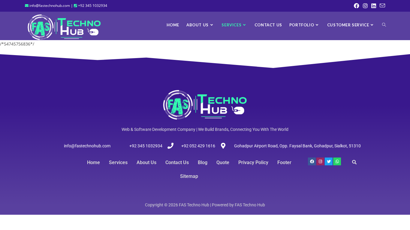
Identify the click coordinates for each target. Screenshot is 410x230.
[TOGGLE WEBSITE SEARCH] (384, 25)
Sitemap (189, 176)
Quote (222, 162)
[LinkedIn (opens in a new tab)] (373, 6)
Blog (202, 162)
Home (93, 162)
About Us (146, 162)
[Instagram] (320, 161)
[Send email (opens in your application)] (381, 6)
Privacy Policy (253, 162)
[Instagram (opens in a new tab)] (365, 6)
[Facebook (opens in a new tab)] (356, 6)
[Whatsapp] (337, 161)
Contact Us (177, 162)
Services (118, 162)
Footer (284, 162)
